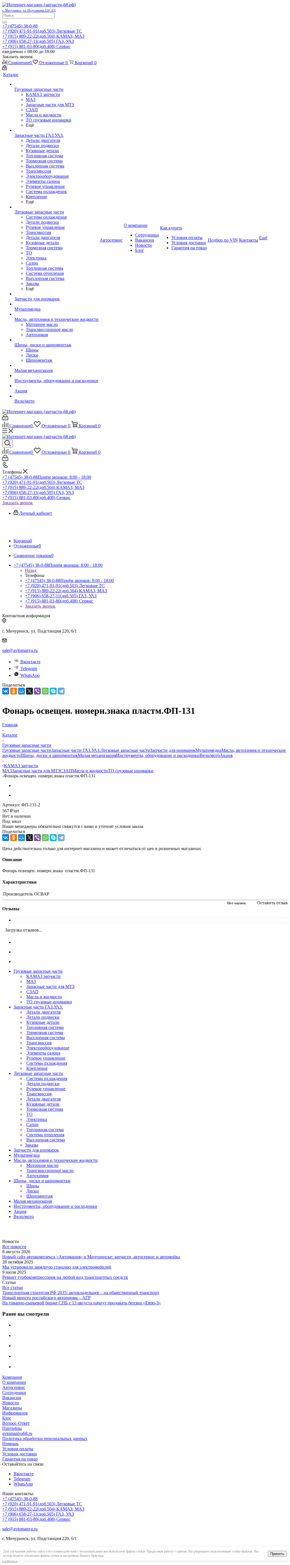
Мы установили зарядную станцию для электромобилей (56, 1267)
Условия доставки (19, 1453)
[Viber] (37, 691)
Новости (10, 1402)
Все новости (14, 1246)
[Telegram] (61, 691)
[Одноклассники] (13, 691)
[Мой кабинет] (4, 68)
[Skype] (53, 691)
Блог (6, 1418)
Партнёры (12, 1428)
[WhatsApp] (45, 691)
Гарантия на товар (20, 1459)
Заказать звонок (17, 502)
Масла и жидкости (90, 770)
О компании (14, 1382)
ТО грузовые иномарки (130, 770)
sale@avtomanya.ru (20, 650)
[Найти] (4, 22)
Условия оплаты (17, 1448)
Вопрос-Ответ (16, 1423)
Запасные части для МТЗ (36, 770)
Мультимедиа (208, 750)
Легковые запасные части (125, 750)
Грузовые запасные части (26, 750)
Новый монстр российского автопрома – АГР (46, 1297)
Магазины (12, 1407)
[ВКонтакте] (5, 691)
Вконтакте (30, 661)
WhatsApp (30, 675)
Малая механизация (97, 755)
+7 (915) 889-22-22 (43, 36)
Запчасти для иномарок (172, 750)
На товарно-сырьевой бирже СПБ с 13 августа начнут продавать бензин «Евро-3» (81, 1302)
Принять (277, 1554)
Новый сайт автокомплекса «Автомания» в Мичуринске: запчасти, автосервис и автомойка (91, 1256)
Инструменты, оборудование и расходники (158, 755)
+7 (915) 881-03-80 (36, 46)
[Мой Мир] (21, 691)
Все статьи (12, 1287)
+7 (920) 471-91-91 (42, 31)
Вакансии (11, 1397)
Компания (12, 1377)
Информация (14, 1413)
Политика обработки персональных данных (45, 1438)
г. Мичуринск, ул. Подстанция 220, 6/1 (29, 10)
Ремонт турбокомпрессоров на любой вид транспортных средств (65, 1277)
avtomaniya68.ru (17, 1433)
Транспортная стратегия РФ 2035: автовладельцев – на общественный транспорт (80, 1292)
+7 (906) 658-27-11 (38, 41)
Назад (30, 570)
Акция (226, 755)
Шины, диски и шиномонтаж (49, 755)
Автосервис (13, 1387)
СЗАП (66, 770)
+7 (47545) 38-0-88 (20, 26)
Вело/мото (210, 755)
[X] (29, 691)
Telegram (28, 668)
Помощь (10, 1443)
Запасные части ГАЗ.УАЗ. (76, 750)
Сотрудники (14, 1392)
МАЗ (7, 770)
